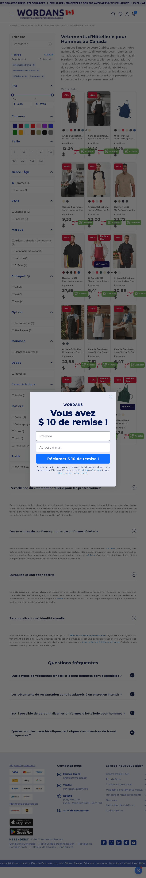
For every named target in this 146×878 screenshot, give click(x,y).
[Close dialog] (111, 396)
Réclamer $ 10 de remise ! (73, 459)
